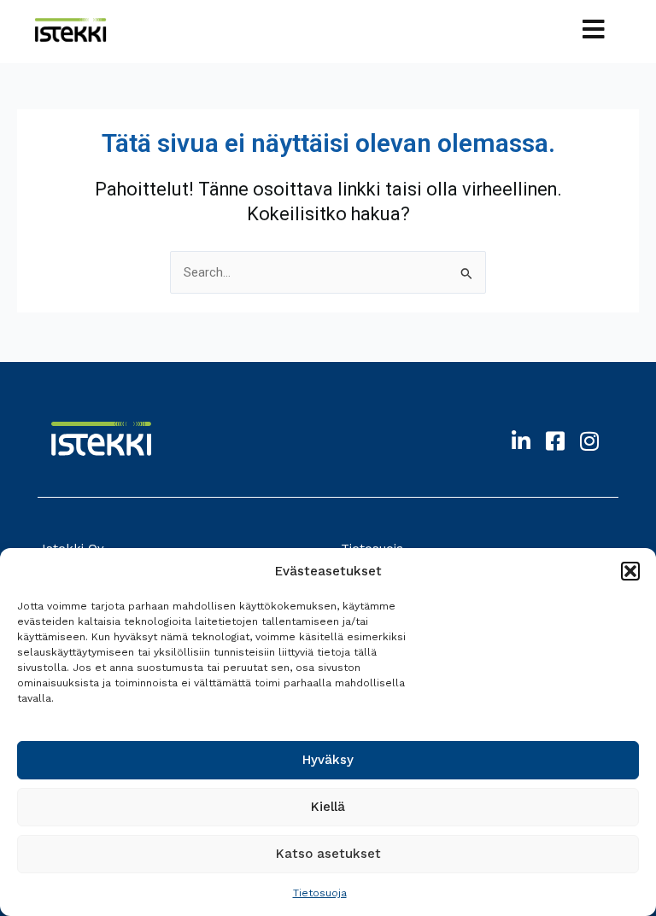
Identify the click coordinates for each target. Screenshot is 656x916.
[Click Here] (593, 32)
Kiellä (328, 806)
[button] (630, 571)
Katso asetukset (328, 853)
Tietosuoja (320, 893)
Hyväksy (328, 759)
